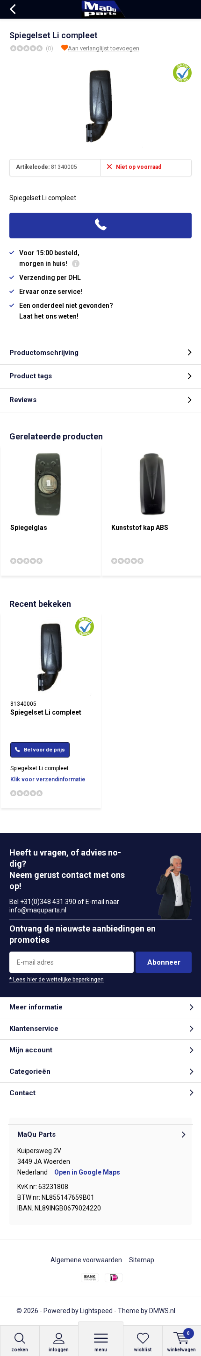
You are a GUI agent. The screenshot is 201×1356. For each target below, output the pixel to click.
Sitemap (141, 1260)
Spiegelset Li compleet (45, 712)
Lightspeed (96, 1310)
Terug (12, 9)
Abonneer (163, 962)
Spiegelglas (28, 527)
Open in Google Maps (87, 1172)
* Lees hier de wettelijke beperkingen (56, 979)
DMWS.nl (162, 1310)
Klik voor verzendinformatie (47, 779)
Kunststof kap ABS (139, 527)
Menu (100, 1349)
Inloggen (59, 1349)
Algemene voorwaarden (86, 1260)
